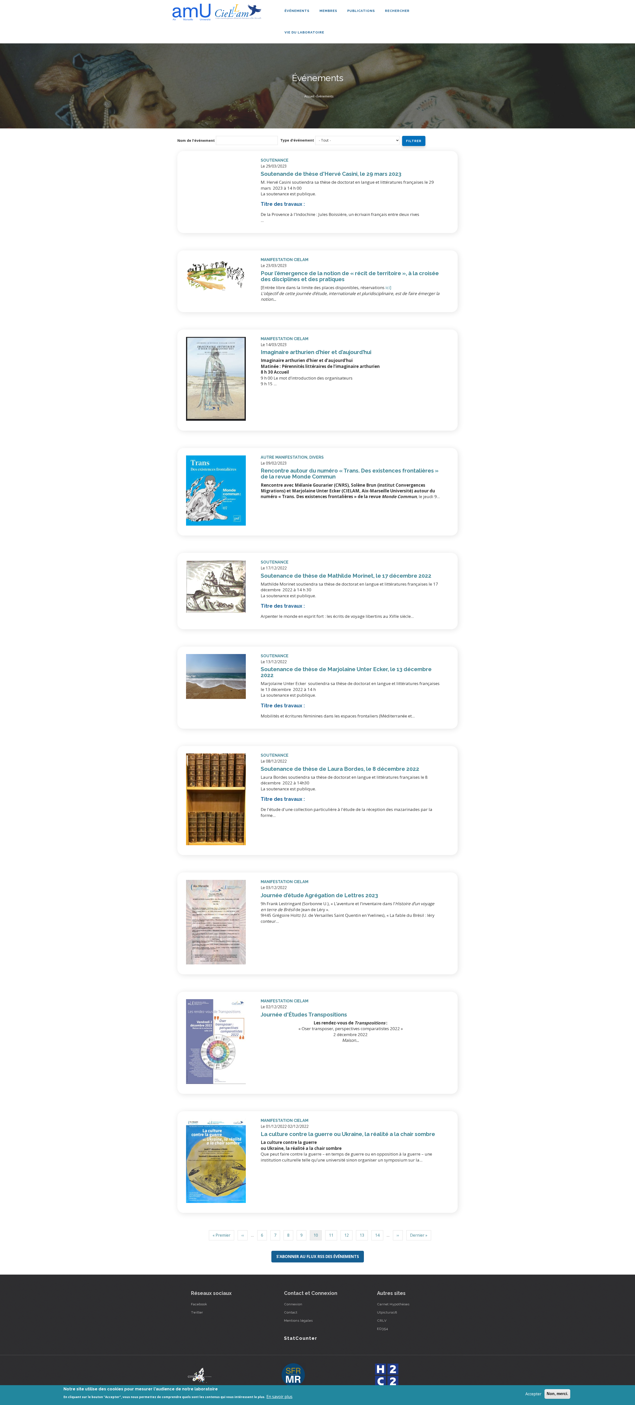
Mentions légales (298, 1320)
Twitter (197, 1312)
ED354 (382, 1329)
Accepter (533, 1394)
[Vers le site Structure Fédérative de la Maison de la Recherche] (293, 1375)
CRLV (382, 1320)
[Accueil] (218, 10)
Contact (290, 1312)
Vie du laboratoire (305, 32)
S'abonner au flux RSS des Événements (317, 1256)
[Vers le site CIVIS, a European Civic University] (199, 1375)
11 (331, 1236)
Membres (328, 11)
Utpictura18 (387, 1312)
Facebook (199, 1304)
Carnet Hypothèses (393, 1304)
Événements (297, 11)
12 (346, 1236)
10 (316, 1236)
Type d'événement (297, 140)
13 (362, 1236)
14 (377, 1236)
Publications (361, 11)
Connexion (293, 1304)
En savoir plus (279, 1397)
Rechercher (397, 11)
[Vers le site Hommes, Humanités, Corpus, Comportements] (386, 1375)
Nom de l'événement (196, 140)
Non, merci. (557, 1394)
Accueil (309, 96)
